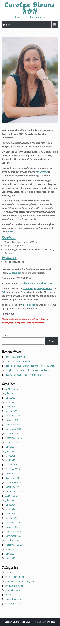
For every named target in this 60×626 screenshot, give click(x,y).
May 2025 (10, 455)
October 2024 (12, 486)
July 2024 (9, 500)
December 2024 (13, 477)
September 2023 (13, 544)
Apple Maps (29, 288)
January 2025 (11, 473)
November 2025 (13, 428)
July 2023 (9, 553)
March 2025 (11, 464)
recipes (8, 594)
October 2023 (12, 540)
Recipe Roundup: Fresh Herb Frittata (23, 374)
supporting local (13, 599)
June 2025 (10, 451)
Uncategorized (12, 603)
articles (8, 572)
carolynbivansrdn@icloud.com (35, 283)
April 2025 (10, 460)
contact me (41, 171)
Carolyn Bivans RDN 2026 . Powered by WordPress (30, 621)
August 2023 (11, 549)
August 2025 (11, 442)
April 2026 (10, 406)
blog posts (29, 304)
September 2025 (13, 437)
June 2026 (10, 397)
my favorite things (14, 585)
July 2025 (9, 446)
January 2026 (11, 420)
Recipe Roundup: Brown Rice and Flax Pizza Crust (30, 365)
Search (5, 335)
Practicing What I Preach (17, 361)
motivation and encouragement (21, 581)
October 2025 (12, 433)
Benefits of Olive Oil (15, 356)
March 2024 (11, 518)
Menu (6, 24)
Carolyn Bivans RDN (30, 8)
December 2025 (13, 424)
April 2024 (10, 513)
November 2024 (13, 482)
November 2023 (13, 535)
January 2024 (11, 527)
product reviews (13, 590)
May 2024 (10, 509)
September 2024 (13, 491)
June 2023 (10, 558)
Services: (9, 237)
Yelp (4, 292)
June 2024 (10, 504)
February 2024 (12, 522)
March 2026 (11, 411)
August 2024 (11, 495)
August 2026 (11, 388)
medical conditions (14, 576)
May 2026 (10, 402)
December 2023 (13, 531)
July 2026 (9, 393)
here (10, 231)
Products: (9, 257)
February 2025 (12, 469)
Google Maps (44, 288)
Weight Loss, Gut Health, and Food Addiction (27, 370)
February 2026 (12, 415)
